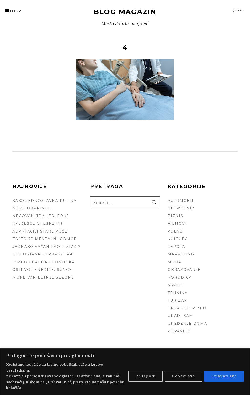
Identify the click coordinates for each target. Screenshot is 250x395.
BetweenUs (182, 208)
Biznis (175, 216)
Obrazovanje (184, 269)
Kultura (178, 239)
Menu (15, 10)
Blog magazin (125, 12)
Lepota (176, 246)
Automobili (182, 200)
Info (240, 10)
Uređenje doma (187, 323)
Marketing (181, 254)
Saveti (175, 285)
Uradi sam (180, 316)
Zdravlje (179, 331)
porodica (180, 277)
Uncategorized (187, 308)
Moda (174, 262)
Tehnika (178, 293)
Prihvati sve (224, 376)
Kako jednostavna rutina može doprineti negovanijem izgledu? (44, 208)
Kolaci (176, 231)
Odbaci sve (183, 376)
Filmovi (177, 223)
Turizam (178, 300)
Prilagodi (145, 376)
